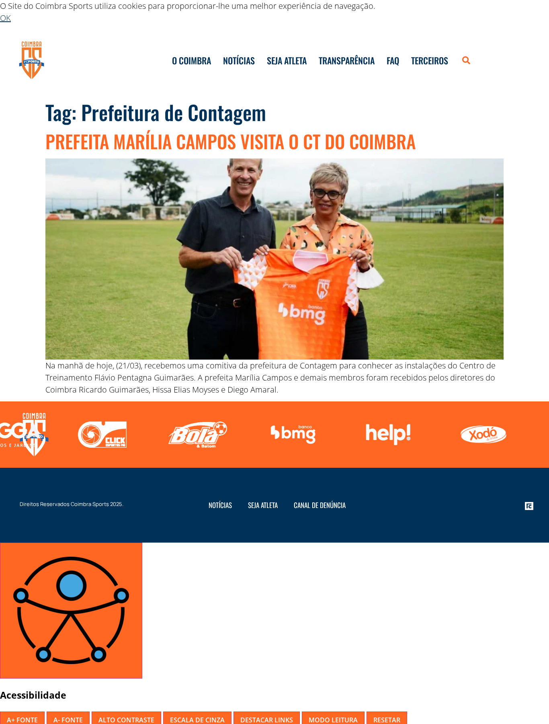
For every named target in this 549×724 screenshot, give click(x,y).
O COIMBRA (191, 60)
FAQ (393, 60)
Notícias (220, 505)
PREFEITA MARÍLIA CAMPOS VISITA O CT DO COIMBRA (230, 141)
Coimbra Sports (90, 504)
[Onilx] (481, 434)
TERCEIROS (429, 60)
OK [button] (5, 17)
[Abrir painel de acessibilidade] (71, 611)
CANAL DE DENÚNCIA (320, 505)
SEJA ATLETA (287, 60)
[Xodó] (386, 434)
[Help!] (290, 434)
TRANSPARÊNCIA (347, 60)
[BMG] (195, 434)
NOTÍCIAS (239, 60)
